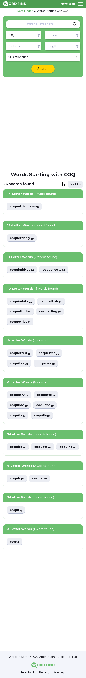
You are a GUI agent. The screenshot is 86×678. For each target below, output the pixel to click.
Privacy (44, 672)
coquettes (49, 353)
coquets (42, 447)
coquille (42, 415)
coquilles (19, 363)
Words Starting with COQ (53, 10)
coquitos (45, 405)
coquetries (20, 322)
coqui (16, 510)
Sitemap (59, 672)
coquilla (17, 415)
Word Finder (24, 10)
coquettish (51, 301)
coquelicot (20, 311)
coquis (17, 478)
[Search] (75, 24)
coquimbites (22, 270)
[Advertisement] (43, 124)
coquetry (19, 395)
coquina (67, 447)
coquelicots (53, 270)
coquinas (19, 405)
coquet (39, 478)
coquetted (20, 353)
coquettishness (24, 206)
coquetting (50, 311)
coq (14, 542)
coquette (46, 395)
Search (43, 69)
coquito (18, 447)
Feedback (28, 672)
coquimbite (21, 301)
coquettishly (22, 238)
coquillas (46, 363)
